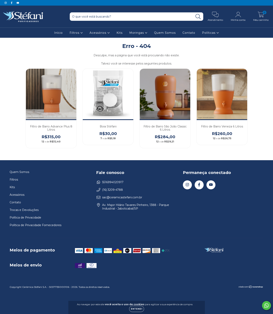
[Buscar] (198, 16)
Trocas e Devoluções (24, 210)
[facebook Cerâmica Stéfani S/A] (12, 3)
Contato (188, 33)
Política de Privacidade (25, 217)
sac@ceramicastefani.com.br (122, 197)
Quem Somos (165, 33)
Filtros (75, 33)
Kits (120, 33)
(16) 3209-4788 (112, 190)
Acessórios (98, 33)
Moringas (137, 33)
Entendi (136, 309)
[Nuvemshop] (250, 287)
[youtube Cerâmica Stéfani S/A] (17, 3)
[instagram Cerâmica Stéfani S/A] (6, 3)
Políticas (209, 33)
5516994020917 (113, 182)
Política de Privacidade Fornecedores (35, 225)
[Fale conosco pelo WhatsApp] (266, 305)
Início (58, 33)
